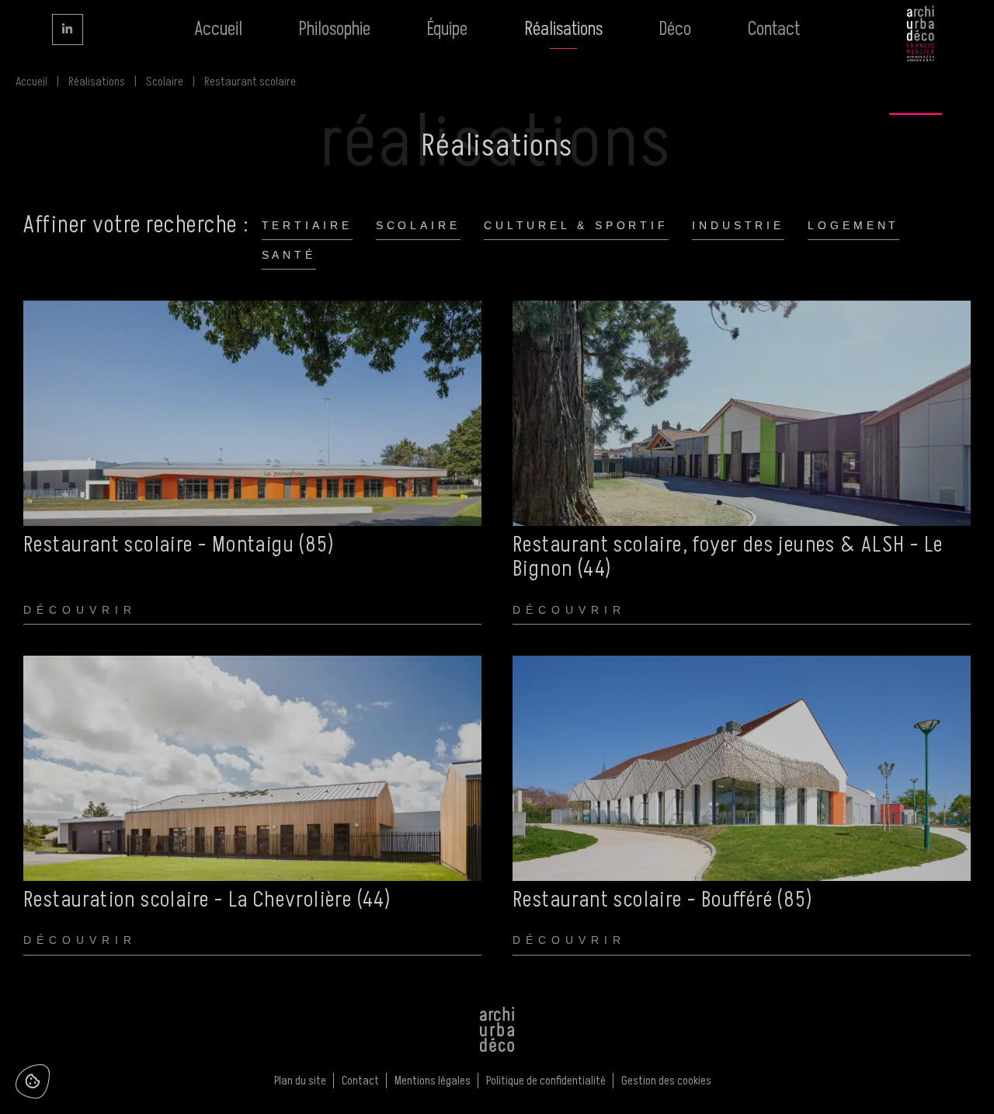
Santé (289, 255)
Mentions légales (432, 1080)
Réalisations (564, 29)
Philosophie (334, 29)
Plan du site (300, 1080)
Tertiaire (307, 225)
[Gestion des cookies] (33, 1081)
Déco (675, 29)
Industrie (738, 225)
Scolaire (164, 81)
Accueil (218, 29)
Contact (774, 29)
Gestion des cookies (666, 1080)
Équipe (447, 29)
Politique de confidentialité (546, 1080)
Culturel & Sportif (576, 225)
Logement (853, 225)
